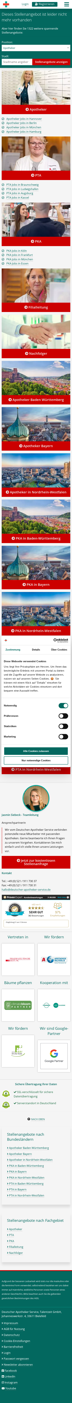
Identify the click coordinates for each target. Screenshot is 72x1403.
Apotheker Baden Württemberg (38, 399)
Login (25, 4)
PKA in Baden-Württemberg (37, 538)
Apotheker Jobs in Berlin (21, 123)
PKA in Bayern (38, 584)
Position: (7, 42)
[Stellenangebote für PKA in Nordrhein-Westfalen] (36, 609)
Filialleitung (38, 307)
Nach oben (38, 1119)
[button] (66, 5)
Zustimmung (13, 649)
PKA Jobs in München (19, 259)
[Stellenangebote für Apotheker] (36, 88)
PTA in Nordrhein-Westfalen (38, 769)
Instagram (11, 1382)
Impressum (11, 1323)
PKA (37, 241)
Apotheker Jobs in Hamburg (23, 131)
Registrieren (46, 4)
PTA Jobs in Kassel (17, 197)
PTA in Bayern (17, 1189)
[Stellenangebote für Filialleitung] (36, 285)
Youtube (10, 1388)
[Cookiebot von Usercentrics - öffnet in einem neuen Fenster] (53, 640)
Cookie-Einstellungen (17, 1341)
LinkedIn (10, 1376)
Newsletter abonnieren (18, 1364)
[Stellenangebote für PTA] (36, 153)
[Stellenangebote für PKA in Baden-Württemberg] (36, 517)
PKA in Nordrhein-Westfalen (37, 631)
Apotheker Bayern (37, 446)
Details (36, 649)
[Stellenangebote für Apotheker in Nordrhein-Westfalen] (36, 470)
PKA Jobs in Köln (16, 251)
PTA (37, 175)
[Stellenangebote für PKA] (36, 219)
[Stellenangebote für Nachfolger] (36, 332)
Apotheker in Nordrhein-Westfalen (37, 492)
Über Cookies (59, 649)
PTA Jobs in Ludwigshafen (22, 189)
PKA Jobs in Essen (17, 263)
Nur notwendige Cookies (36, 760)
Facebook (11, 1370)
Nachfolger (37, 353)
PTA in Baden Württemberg (26, 1183)
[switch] (63, 716)
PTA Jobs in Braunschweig (22, 185)
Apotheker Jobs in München (23, 127)
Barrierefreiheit (13, 1347)
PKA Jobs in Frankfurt (19, 255)
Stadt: (5, 56)
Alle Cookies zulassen (36, 751)
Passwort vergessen (16, 1358)
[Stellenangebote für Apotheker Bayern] (36, 424)
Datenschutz (12, 1335)
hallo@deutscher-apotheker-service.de (26, 889)
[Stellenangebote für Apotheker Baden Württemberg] (36, 378)
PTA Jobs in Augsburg (19, 193)
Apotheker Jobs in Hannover (24, 119)
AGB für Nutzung (14, 1329)
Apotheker (38, 109)
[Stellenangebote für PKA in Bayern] (36, 563)
